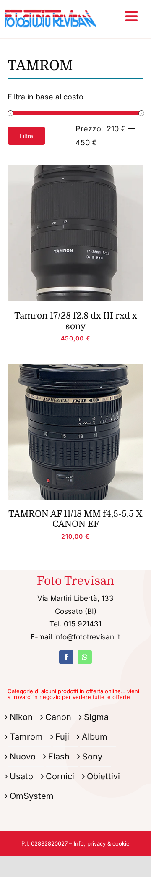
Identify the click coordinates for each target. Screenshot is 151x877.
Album (94, 737)
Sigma (96, 717)
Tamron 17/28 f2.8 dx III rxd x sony (75, 321)
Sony (92, 756)
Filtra (26, 135)
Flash (59, 756)
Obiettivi (103, 776)
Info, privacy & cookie (102, 843)
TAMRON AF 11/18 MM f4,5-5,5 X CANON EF (75, 519)
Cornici (60, 776)
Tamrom (26, 737)
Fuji (62, 737)
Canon (58, 717)
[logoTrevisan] (50, 7)
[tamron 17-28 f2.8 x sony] (75, 169)
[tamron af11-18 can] (75, 367)
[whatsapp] (85, 657)
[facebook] (66, 657)
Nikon (21, 717)
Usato (21, 776)
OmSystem (32, 796)
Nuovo (23, 756)
